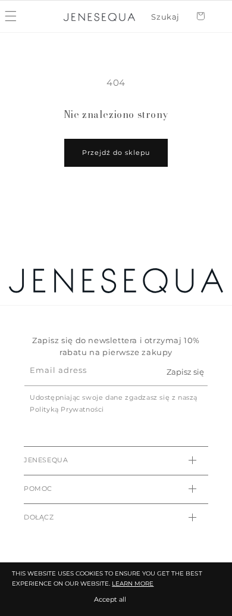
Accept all (110, 599)
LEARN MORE (132, 583)
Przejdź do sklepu (116, 152)
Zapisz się (185, 372)
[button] (165, 17)
